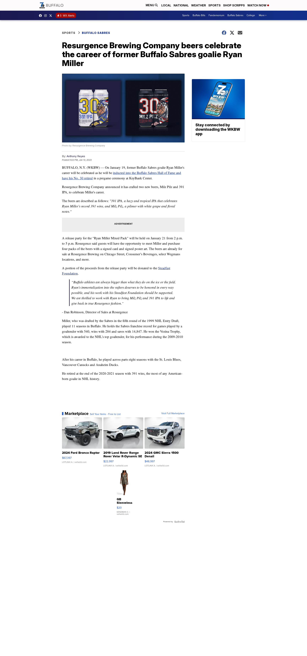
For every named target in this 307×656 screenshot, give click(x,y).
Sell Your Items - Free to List (105, 414)
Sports (214, 5)
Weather (198, 5)
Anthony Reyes (76, 156)
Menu (150, 5)
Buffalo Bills (199, 15)
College (251, 15)
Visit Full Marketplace (173, 413)
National (181, 5)
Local (166, 5)
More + (262, 15)
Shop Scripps (234, 5)
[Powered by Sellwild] (179, 521)
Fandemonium (216, 15)
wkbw (46, 15)
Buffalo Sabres (235, 15)
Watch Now (257, 5)
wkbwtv (41, 15)
